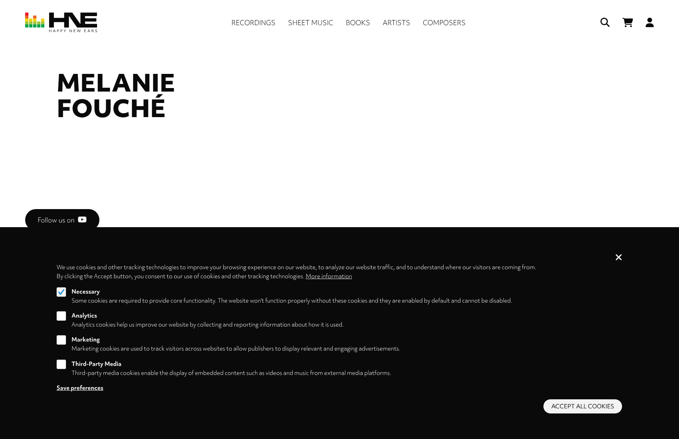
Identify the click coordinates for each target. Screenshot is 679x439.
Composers (444, 22)
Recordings (253, 22)
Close (618, 257)
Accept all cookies (582, 406)
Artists (396, 22)
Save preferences (80, 388)
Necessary (86, 292)
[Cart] (627, 22)
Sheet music (310, 22)
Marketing (86, 340)
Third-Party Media (96, 364)
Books (358, 22)
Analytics (84, 316)
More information (329, 276)
